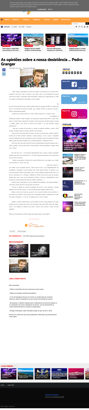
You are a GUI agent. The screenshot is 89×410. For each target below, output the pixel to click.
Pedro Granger (22, 231)
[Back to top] (84, 405)
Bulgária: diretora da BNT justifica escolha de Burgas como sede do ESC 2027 (33, 49)
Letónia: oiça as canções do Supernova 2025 (79, 169)
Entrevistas (65, 20)
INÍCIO (7, 20)
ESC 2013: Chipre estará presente (33, 236)
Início (2, 385)
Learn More (41, 9)
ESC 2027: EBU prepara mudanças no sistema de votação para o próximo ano (54, 49)
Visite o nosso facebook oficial (34, 219)
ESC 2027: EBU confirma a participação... (73, 376)
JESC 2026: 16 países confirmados (59, 377)
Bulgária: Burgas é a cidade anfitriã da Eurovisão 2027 (77, 49)
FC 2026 (14, 27)
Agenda (55, 20)
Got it (50, 9)
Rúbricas (36, 20)
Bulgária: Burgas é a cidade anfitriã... (25, 377)
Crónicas (15, 20)
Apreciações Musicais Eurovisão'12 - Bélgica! (78, 196)
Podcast (47, 20)
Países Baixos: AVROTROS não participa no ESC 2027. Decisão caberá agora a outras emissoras (11, 49)
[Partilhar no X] (3, 73)
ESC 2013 (12, 231)
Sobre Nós (11, 385)
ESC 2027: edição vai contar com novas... (42, 377)
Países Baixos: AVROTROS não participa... (7, 376)
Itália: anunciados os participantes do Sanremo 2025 (80, 203)
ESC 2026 (21, 27)
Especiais (26, 20)
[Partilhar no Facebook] (3, 69)
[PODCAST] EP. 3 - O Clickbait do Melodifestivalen (80, 182)
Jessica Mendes (30, 68)
